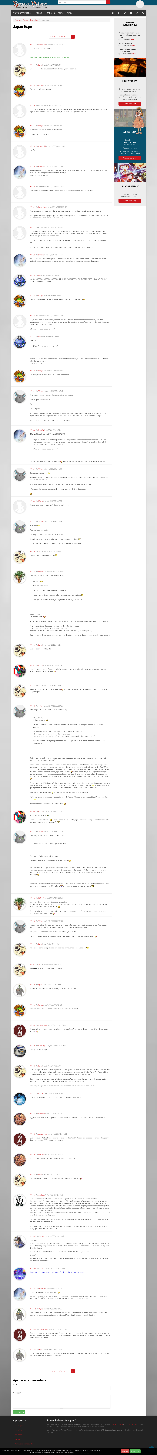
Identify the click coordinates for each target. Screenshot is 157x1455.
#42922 (32, 227)
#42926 (32, 316)
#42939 (32, 706)
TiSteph (40, 391)
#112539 (33, 1236)
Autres (25, 20)
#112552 (33, 1329)
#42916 (32, 105)
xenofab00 (42, 44)
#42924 (32, 275)
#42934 (32, 551)
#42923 (32, 255)
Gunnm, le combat (125, 43)
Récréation (34, 20)
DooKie (133, 54)
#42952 (32, 1114)
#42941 (32, 832)
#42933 (32, 521)
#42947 (32, 1005)
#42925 (32, 295)
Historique (18, 1430)
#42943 (32, 921)
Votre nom (17, 1384)
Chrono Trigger (130, 1424)
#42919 (32, 166)
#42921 (32, 207)
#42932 (32, 501)
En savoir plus (135, 1451)
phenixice (42, 1268)
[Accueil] (33, 4)
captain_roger (43, 1025)
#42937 (32, 665)
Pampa (40, 85)
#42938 (32, 685)
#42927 (32, 336)
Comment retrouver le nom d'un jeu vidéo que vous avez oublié (129, 35)
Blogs (70, 13)
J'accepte (125, 1451)
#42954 (32, 1154)
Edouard (41, 1093)
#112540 (33, 1268)
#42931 (32, 469)
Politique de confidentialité (24, 1444)
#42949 (32, 1046)
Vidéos (39, 13)
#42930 (32, 430)
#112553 (33, 1349)
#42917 (32, 126)
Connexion (140, 4)
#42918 (32, 146)
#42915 (32, 85)
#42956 (32, 1195)
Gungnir (41, 1236)
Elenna (40, 501)
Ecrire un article (129, 104)
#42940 (32, 811)
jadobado (41, 1195)
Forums (18, 20)
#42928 (32, 371)
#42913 (32, 44)
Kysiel (40, 985)
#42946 (32, 985)
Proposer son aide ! (130, 158)
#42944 (32, 944)
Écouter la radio (129, 201)
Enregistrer (20, 1412)
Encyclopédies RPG (22, 13)
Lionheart (41, 1114)
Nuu (39, 275)
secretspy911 (43, 1046)
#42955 (32, 1175)
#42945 (32, 964)
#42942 (32, 898)
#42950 (32, 1066)
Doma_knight (42, 207)
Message (17, 1393)
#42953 (32, 1134)
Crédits (17, 1439)
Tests (61, 13)
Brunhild (41, 166)
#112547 (33, 1289)
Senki (40, 65)
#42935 (32, 572)
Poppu (40, 665)
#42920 (32, 187)
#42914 (32, 65)
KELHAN (41, 572)
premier (53, 37)
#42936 (32, 645)
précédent (62, 37)
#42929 (32, 391)
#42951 (32, 1093)
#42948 (32, 1025)
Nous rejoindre (20, 1425)
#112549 (33, 1309)
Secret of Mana (117, 1424)
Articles (51, 13)
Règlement (18, 1435)
